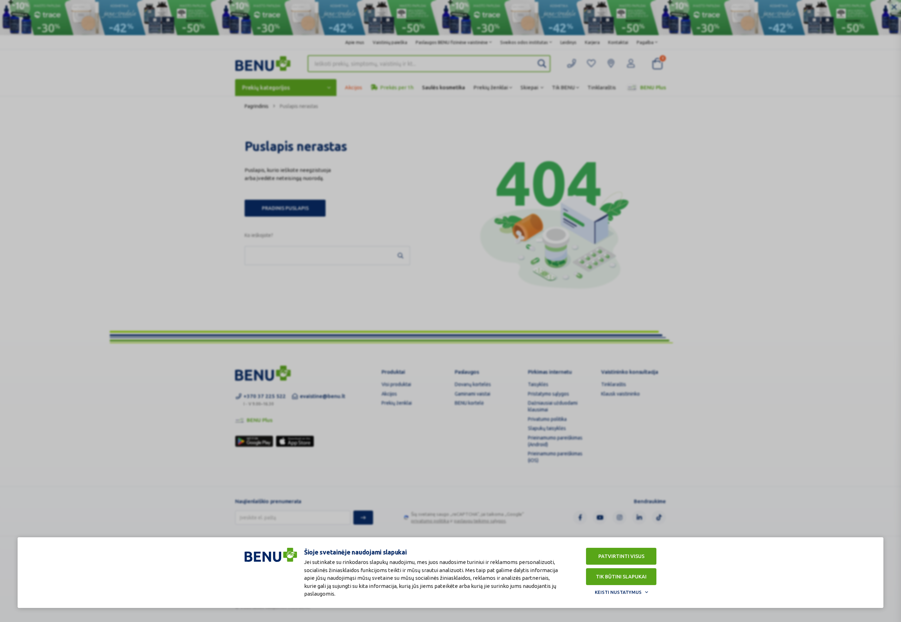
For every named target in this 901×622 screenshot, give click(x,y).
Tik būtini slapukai (621, 576)
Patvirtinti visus (621, 556)
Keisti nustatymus (618, 592)
